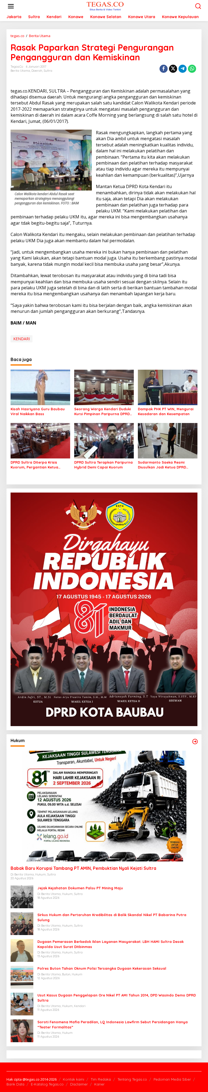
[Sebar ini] (164, 69)
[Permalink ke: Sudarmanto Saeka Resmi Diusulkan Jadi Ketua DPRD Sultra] (167, 440)
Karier (99, 1084)
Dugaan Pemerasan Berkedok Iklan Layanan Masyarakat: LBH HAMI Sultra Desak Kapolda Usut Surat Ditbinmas (110, 944)
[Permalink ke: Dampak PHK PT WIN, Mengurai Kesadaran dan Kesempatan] (167, 387)
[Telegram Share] (182, 69)
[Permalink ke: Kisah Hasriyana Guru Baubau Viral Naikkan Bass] (40, 387)
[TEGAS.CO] (105, 5)
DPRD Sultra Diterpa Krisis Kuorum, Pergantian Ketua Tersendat (34, 465)
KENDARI (21, 338)
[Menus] (10, 6)
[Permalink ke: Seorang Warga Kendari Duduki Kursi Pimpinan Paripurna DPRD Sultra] (104, 387)
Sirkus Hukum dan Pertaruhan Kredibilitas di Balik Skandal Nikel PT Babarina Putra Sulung (111, 917)
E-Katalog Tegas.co (47, 1084)
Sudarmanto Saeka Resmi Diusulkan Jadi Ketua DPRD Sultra (162, 465)
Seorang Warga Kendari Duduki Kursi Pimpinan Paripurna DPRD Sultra (102, 411)
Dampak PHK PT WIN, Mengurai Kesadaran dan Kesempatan (165, 411)
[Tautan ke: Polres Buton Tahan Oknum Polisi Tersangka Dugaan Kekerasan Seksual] (22, 976)
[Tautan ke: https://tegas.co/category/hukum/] (195, 741)
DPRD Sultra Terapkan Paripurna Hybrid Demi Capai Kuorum (103, 464)
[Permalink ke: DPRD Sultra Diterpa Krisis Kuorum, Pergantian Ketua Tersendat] (40, 440)
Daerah (36, 71)
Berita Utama (20, 71)
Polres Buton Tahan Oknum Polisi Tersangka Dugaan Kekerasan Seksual (101, 968)
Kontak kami (73, 1079)
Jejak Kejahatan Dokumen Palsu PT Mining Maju (80, 888)
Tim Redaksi (101, 1079)
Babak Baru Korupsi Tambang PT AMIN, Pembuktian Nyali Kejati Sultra (83, 868)
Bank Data (15, 1084)
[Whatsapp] (192, 69)
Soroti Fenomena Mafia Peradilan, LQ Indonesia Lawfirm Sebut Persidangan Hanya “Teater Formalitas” (112, 1024)
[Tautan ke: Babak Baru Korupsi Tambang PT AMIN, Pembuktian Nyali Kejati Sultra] (104, 806)
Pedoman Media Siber (172, 1079)
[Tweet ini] (173, 69)
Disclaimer (79, 1084)
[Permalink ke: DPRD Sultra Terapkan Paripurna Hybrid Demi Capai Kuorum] (104, 440)
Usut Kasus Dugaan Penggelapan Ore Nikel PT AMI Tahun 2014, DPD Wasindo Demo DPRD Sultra (116, 997)
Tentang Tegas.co (132, 1079)
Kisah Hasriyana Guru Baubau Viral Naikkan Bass (38, 411)
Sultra (48, 71)
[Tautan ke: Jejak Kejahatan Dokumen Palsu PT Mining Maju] (22, 896)
